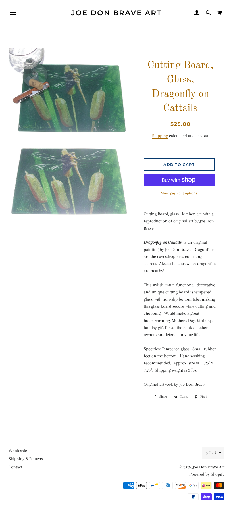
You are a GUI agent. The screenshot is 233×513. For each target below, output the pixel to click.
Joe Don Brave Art (116, 13)
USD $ (210, 453)
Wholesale (18, 450)
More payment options (179, 193)
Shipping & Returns (26, 458)
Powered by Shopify (206, 474)
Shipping (160, 135)
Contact (15, 467)
